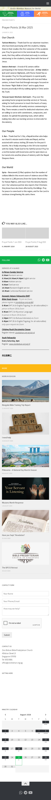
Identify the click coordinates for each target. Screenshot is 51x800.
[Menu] (47, 3)
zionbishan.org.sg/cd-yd (25, 332)
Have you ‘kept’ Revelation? (13, 535)
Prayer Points (8, 20)
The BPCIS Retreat (10, 567)
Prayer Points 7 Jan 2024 (11, 242)
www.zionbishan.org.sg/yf (19, 344)
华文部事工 (7, 355)
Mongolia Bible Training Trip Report (16, 405)
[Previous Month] (5, 715)
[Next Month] (45, 715)
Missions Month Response (13, 502)
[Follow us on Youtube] (47, 260)
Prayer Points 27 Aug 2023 (36, 242)
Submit (7, 635)
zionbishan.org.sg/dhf (24, 302)
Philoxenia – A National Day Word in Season (19, 470)
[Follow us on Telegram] (43, 260)
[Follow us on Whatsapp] (39, 260)
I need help (6, 437)
